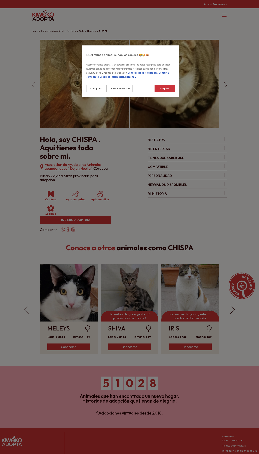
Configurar (96, 88)
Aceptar (165, 88)
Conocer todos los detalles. (143, 72)
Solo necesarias (120, 88)
